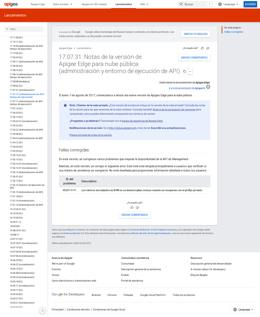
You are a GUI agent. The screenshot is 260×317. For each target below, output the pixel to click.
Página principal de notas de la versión (91, 135)
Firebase (128, 295)
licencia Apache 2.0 (74, 233)
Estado (125, 275)
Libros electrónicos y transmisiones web (74, 280)
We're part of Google (63, 263)
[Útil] (202, 48)
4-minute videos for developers (208, 269)
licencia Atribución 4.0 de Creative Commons (154, 229)
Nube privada (60, 4)
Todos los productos (184, 295)
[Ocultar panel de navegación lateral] (42, 310)
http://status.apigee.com (122, 128)
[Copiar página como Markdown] (184, 71)
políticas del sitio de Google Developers (150, 233)
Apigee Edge (38, 4)
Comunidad (127, 263)
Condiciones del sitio (78, 309)
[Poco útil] (207, 48)
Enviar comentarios (194, 57)
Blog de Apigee (199, 275)
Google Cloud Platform (153, 295)
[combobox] (195, 4)
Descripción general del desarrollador (211, 263)
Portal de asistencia (132, 280)
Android (96, 295)
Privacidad (57, 309)
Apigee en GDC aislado (94, 4)
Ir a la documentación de (187, 88)
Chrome (112, 295)
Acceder (250, 4)
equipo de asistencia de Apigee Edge (142, 120)
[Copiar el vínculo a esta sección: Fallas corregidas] (92, 150)
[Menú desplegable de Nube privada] (73, 4)
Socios (55, 275)
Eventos (56, 269)
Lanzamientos (123, 4)
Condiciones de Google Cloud (109, 309)
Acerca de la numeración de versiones (174, 109)
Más (142, 4)
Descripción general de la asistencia (141, 269)
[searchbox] (23, 29)
